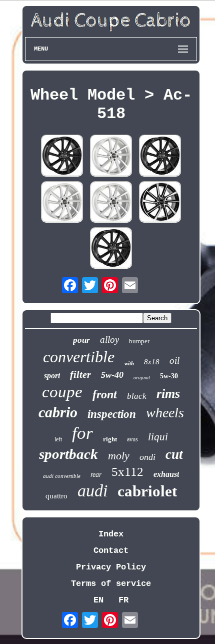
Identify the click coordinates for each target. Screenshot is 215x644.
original (142, 377)
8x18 (152, 362)
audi (93, 490)
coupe (62, 392)
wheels (165, 412)
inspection (112, 414)
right (110, 439)
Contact (111, 550)
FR (123, 600)
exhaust (166, 474)
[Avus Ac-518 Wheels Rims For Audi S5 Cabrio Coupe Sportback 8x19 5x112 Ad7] (62, 203)
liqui (158, 437)
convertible (78, 357)
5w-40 (112, 375)
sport (52, 375)
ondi (148, 457)
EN (99, 600)
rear (96, 474)
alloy (109, 339)
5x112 (128, 471)
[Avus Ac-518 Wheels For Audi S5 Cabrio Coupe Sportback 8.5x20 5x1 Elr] (111, 249)
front (104, 394)
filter (80, 374)
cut (174, 454)
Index (111, 534)
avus (132, 439)
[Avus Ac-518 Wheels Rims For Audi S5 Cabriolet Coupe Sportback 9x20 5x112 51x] (111, 157)
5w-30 (169, 376)
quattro (57, 496)
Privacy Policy (111, 567)
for (82, 433)
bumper (139, 341)
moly (119, 455)
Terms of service (111, 583)
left (58, 439)
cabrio (58, 412)
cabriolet (147, 491)
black (136, 396)
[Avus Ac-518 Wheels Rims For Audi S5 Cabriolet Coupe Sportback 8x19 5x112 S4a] (160, 157)
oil (175, 360)
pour (81, 340)
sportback (68, 454)
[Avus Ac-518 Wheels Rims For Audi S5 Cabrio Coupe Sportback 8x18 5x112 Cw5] (111, 203)
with (129, 363)
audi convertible (61, 476)
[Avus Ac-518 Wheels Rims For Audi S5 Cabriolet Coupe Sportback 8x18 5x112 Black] (62, 157)
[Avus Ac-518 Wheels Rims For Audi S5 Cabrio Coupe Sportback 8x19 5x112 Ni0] (160, 203)
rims (168, 393)
